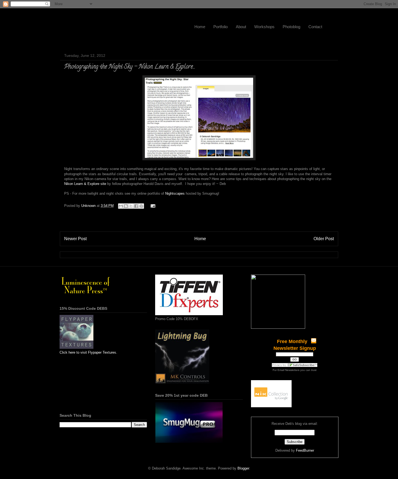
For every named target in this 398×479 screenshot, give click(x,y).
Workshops (264, 26)
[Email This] (120, 206)
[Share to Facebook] (136, 206)
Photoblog (291, 26)
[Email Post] (152, 206)
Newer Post (75, 238)
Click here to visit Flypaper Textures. (88, 352)
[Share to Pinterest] (141, 206)
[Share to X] (131, 206)
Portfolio (220, 26)
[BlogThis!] (126, 206)
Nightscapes (175, 193)
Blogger (243, 468)
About (241, 26)
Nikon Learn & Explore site (85, 184)
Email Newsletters (288, 370)
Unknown (89, 206)
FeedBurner (305, 450)
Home (199, 26)
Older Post (324, 238)
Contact (315, 26)
